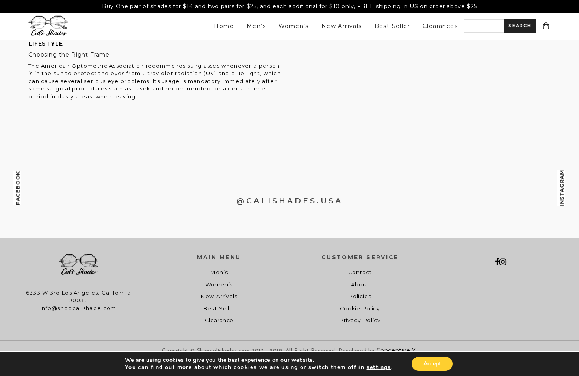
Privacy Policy (359, 320)
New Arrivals (341, 25)
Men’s (256, 25)
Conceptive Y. (397, 350)
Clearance (219, 320)
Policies (359, 296)
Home (224, 25)
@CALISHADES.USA (289, 200)
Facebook (18, 188)
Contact (360, 272)
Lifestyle (45, 43)
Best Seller (392, 25)
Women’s (293, 25)
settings (379, 367)
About (360, 284)
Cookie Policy (360, 308)
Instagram (562, 188)
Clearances (440, 25)
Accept (432, 363)
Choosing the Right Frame (68, 54)
